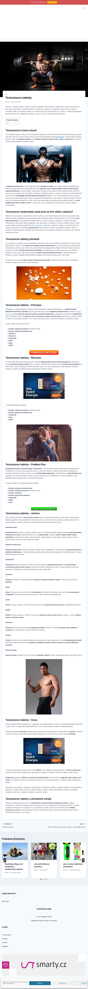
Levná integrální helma (44, 917)
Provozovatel (6, 935)
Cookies (5, 939)
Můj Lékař (5, 901)
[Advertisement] (44, 24)
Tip (6, 94)
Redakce (5, 946)
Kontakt (4, 942)
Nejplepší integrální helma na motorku (44, 920)
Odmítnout (62, 983)
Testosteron (39, 225)
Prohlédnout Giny (52, 2)
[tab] (40, 879)
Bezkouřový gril (8, 825)
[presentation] (15, 851)
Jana (66, 870)
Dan (8, 102)
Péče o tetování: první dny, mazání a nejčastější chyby (66, 825)
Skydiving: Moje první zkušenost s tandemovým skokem (14, 866)
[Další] (83, 860)
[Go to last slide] (4, 860)
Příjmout (40, 983)
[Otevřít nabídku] (84, 8)
